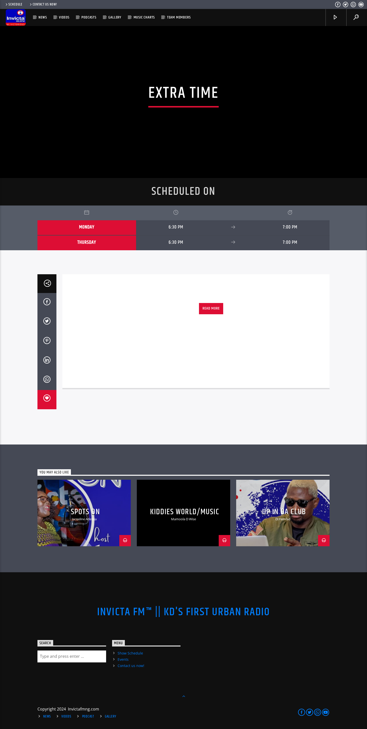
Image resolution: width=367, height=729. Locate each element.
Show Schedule (130, 653)
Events (123, 659)
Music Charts (144, 17)
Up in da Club (284, 512)
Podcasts (88, 17)
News (42, 17)
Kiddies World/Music (184, 512)
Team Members (179, 17)
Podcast (88, 716)
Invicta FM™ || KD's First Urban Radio (183, 612)
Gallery (114, 17)
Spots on (85, 512)
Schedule (15, 4)
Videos (64, 17)
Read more (210, 308)
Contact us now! (45, 4)
